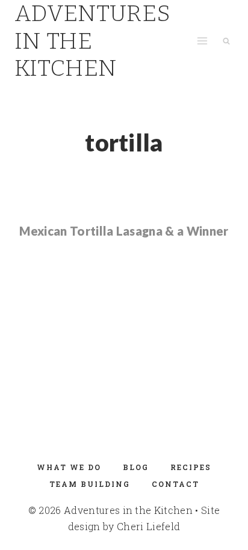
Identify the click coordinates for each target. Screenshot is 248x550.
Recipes (190, 467)
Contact (175, 484)
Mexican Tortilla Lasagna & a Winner (123, 231)
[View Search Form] (226, 41)
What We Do (69, 467)
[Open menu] (202, 41)
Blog (136, 467)
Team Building (89, 484)
